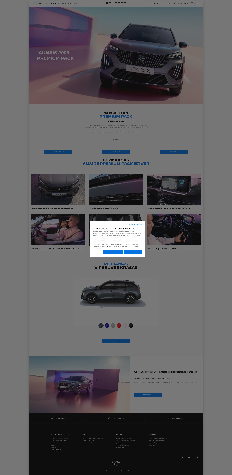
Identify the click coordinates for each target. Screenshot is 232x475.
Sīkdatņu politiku (111, 246)
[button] (136, 224)
